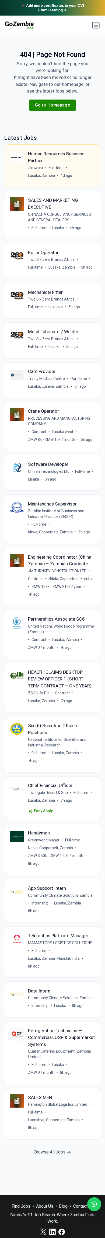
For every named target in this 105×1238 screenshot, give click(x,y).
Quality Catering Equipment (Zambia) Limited (59, 1054)
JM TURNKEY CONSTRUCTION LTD (57, 571)
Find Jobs (21, 1206)
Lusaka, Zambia (41, 175)
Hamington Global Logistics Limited (57, 1104)
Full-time (56, 168)
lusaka (33, 479)
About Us (44, 1206)
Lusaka (58, 228)
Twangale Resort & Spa (48, 792)
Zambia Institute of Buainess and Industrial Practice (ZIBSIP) (56, 514)
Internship (40, 903)
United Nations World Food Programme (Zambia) (61, 629)
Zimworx (35, 168)
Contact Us (83, 1206)
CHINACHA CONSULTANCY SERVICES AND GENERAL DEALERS (59, 217)
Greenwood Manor (44, 840)
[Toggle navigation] (96, 25)
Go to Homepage (52, 105)
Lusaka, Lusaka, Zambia (48, 386)
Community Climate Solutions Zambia (60, 895)
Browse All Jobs (50, 1152)
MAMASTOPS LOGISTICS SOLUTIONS (60, 943)
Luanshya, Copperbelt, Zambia (54, 1120)
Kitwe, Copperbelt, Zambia (50, 532)
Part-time (79, 378)
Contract (39, 432)
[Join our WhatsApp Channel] (94, 1204)
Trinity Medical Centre (46, 378)
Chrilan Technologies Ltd (48, 471)
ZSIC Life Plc (38, 693)
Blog (63, 1206)
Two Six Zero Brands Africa (51, 259)
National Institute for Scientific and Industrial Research (57, 742)
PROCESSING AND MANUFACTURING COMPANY (59, 421)
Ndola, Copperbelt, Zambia (70, 579)
